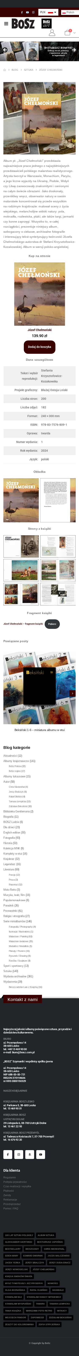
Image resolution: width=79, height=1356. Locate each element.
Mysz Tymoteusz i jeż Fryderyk (24, 1283)
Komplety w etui (12, 853)
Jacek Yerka (12, 1262)
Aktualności (10, 755)
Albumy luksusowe (14, 776)
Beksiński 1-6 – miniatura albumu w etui (39, 730)
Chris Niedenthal (17, 787)
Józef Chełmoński (43, 1269)
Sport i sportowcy (13, 965)
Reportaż (13, 884)
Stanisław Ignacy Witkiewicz (44, 1297)
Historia (7, 843)
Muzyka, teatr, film (14, 895)
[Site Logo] (23, 23)
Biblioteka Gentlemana (16, 811)
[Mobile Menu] (6, 23)
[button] (72, 693)
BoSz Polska (15, 766)
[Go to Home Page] (4, 70)
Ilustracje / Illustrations (19, 931)
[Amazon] (29, 1154)
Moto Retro (9, 889)
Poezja (12, 875)
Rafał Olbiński (15, 796)
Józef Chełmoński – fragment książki (23, 624)
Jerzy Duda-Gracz (59, 1262)
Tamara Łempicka (17, 801)
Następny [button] (74, 50)
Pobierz (52, 624)
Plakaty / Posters (17, 951)
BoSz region (14, 771)
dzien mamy (11, 1256)
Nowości (53, 1283)
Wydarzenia (10, 981)
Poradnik (8, 905)
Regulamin (9, 1177)
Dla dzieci (9, 827)
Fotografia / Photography (20, 926)
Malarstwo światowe (18, 941)
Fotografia (9, 837)
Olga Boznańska (15, 1290)
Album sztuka (46, 1235)
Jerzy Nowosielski (16, 1269)
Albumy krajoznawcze (16, 761)
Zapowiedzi (37, 1317)
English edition (11, 832)
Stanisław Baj (13, 1297)
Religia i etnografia (14, 916)
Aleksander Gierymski (18, 1242)
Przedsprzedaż (12, 1204)
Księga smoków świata (18, 1276)
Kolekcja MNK (11, 848)
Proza (12, 879)
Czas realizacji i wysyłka (17, 1186)
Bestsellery (13, 1249)
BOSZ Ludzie (11, 822)
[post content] (39, 688)
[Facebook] (21, 12)
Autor (6, 781)
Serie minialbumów (14, 921)
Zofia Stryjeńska (49, 1324)
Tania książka (13, 1311)
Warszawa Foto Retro (39, 1311)
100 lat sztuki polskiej (19, 1235)
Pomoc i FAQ (10, 1208)
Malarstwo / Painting (18, 936)
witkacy (62, 1311)
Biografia (8, 816)
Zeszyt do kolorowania (19, 1324)
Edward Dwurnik (33, 1256)
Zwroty (7, 1195)
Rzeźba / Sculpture (18, 960)
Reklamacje (10, 1199)
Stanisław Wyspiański (18, 1304)
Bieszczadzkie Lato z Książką (23, 987)
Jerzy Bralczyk (16, 791)
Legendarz (9, 864)
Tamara (40, 1304)
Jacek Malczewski (59, 1256)
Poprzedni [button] (5, 50)
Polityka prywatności (15, 1181)
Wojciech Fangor (15, 1317)
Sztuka (7, 971)
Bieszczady (32, 1249)
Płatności (8, 1190)
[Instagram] (33, 12)
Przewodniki (10, 910)
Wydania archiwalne (14, 976)
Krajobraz (8, 858)
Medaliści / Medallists (19, 946)
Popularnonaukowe (14, 900)
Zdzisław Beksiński (18, 806)
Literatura (8, 869)
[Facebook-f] (7, 1154)
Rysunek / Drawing (18, 956)
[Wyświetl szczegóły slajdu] (39, 51)
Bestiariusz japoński (50, 1242)
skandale (58, 1290)
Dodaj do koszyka (39, 346)
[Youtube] (27, 12)
